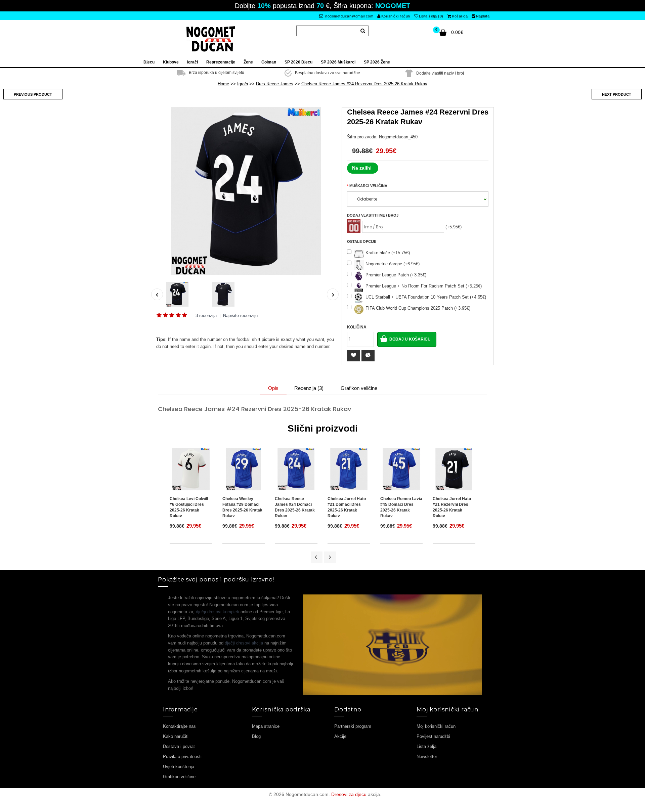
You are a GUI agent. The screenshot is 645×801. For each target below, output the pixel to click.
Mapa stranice (266, 726)
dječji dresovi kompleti (217, 611)
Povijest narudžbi (433, 736)
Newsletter (427, 756)
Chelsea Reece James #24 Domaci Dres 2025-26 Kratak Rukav (295, 507)
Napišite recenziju (240, 315)
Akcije (340, 736)
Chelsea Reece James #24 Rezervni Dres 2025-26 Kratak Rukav (364, 83)
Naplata (483, 16)
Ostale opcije (361, 241)
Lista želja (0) (431, 16)
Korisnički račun (395, 16)
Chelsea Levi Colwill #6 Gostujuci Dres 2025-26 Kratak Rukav (189, 507)
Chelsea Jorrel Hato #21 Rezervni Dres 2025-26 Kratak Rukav (452, 507)
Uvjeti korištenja (178, 766)
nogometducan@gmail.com (349, 16)
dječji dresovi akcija (244, 643)
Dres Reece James (274, 83)
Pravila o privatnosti (182, 756)
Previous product (33, 94)
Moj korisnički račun (436, 726)
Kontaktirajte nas (179, 726)
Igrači (242, 83)
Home (223, 83)
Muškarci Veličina (368, 186)
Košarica (460, 16)
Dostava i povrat (179, 746)
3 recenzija (206, 315)
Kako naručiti (175, 736)
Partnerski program (352, 726)
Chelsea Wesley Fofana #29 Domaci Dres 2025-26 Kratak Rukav (242, 507)
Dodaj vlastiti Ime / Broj (372, 215)
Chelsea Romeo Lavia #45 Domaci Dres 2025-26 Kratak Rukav (401, 507)
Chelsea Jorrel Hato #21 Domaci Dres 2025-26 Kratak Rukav (347, 507)
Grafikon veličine (359, 388)
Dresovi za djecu (349, 794)
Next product (616, 94)
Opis (273, 388)
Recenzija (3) (309, 388)
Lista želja (426, 746)
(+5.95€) (453, 226)
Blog (256, 736)
